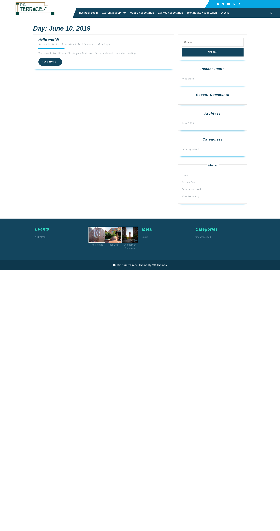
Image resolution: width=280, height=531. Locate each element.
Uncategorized (190, 149)
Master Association (114, 13)
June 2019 (188, 123)
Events (225, 13)
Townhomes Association (202, 13)
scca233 (69, 44)
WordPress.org (190, 196)
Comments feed (191, 189)
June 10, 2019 (49, 44)
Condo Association (142, 13)
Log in (185, 175)
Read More (52, 63)
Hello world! (48, 39)
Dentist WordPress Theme (130, 265)
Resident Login (88, 13)
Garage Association (170, 13)
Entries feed (189, 182)
